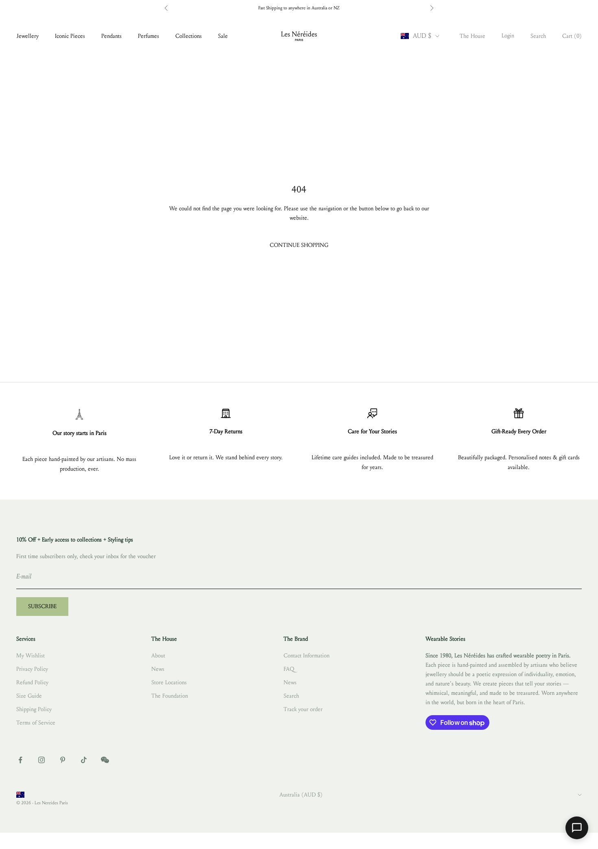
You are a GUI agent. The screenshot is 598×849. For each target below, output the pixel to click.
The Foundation (169, 695)
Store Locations (169, 682)
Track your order (303, 709)
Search (291, 695)
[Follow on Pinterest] (63, 760)
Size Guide (29, 695)
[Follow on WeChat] (105, 760)
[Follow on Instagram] (41, 760)
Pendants (111, 36)
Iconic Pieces (70, 36)
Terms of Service (35, 722)
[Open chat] (576, 827)
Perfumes (148, 36)
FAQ (289, 669)
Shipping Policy (34, 709)
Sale (223, 36)
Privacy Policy (32, 669)
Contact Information (307, 655)
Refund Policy (32, 682)
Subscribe (42, 606)
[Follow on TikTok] (84, 760)
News (157, 669)
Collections (188, 36)
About (158, 655)
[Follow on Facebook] (20, 760)
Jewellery (27, 36)
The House (472, 36)
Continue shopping (299, 245)
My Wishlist (30, 655)
